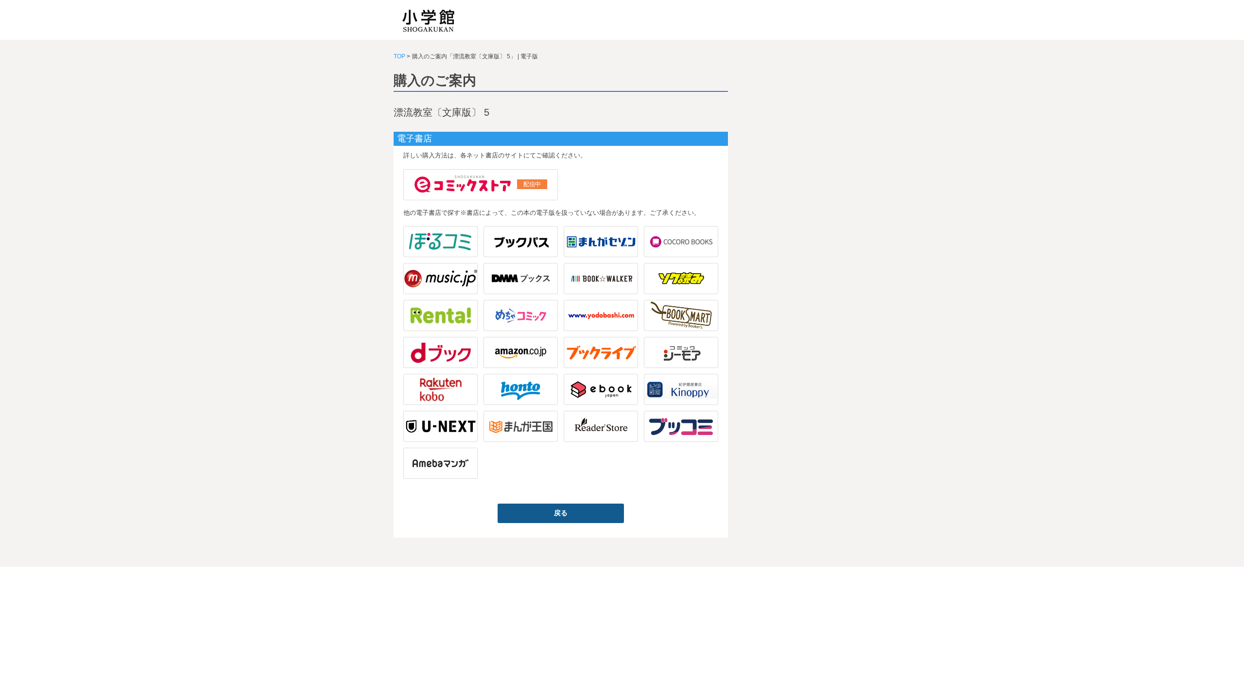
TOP (399, 56)
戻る (561, 513)
